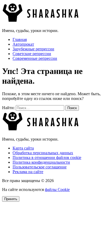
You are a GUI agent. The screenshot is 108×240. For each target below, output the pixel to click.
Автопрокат (23, 44)
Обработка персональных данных (43, 153)
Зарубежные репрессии (33, 49)
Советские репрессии (32, 53)
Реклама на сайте (28, 171)
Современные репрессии (35, 58)
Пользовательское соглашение (40, 167)
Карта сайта (23, 148)
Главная (20, 39)
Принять (10, 199)
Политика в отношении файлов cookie (47, 157)
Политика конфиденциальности (41, 162)
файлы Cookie (57, 189)
